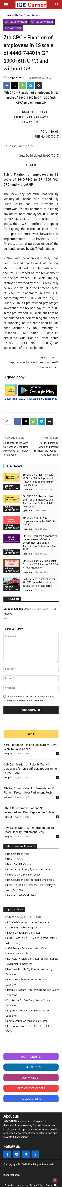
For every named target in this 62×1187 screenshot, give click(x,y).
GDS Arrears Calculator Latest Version (27, 948)
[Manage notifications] (55, 1180)
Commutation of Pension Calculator (26, 1021)
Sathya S (7, 753)
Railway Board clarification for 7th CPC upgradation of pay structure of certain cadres (39, 582)
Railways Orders (13, 28)
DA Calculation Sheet (18, 853)
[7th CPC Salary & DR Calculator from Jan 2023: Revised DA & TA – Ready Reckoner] (11, 563)
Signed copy (13, 377)
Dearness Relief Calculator (21, 895)
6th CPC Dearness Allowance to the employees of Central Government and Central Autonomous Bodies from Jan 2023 (40, 543)
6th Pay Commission (26, 15)
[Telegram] (30, 85)
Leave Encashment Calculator (23, 932)
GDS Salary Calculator (18, 953)
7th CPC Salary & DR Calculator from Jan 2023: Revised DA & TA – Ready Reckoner (40, 564)
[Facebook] (6, 85)
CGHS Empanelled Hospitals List (24, 927)
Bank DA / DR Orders (18, 864)
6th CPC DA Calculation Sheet (23, 874)
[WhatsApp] (22, 85)
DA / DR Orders (15, 859)
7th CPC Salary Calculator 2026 (24, 917)
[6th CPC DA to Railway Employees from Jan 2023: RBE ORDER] (11, 520)
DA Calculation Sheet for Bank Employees (30, 879)
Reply (5, 618)
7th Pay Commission (42, 21)
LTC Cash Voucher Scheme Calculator (27, 922)
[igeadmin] (5, 77)
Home (7, 15)
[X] (14, 85)
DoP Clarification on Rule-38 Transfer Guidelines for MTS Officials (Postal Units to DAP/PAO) (30, 768)
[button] (5, 4)
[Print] (38, 85)
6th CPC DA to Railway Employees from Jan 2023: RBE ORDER (40, 521)
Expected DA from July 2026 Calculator (28, 869)
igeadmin (17, 77)
